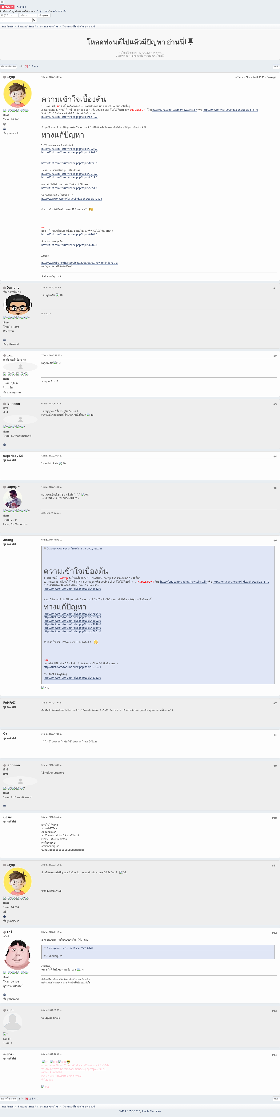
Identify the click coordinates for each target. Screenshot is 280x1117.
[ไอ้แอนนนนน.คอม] (4, 444)
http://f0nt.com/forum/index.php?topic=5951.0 (69, 188)
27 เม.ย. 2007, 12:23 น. (51, 355)
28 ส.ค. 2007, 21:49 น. (51, 931)
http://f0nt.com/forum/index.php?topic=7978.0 (69, 173)
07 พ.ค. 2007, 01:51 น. (51, 403)
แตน (10, 355)
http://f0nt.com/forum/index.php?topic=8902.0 (69, 152)
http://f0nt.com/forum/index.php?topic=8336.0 (69, 163)
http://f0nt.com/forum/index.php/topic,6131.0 (230, 109)
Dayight (13, 287)
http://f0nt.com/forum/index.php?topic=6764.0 (69, 234)
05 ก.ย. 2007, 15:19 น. (51, 1010)
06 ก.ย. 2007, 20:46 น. (51, 1054)
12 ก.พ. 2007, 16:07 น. (51, 76)
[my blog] (4, 340)
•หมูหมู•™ (13, 487)
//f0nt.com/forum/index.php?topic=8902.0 (81, 1069)
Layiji (11, 77)
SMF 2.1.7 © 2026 (129, 1111)
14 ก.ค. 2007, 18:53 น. (51, 702)
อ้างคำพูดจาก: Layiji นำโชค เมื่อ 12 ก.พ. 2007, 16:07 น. (74, 548)
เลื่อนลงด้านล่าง (8, 66)
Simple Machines (151, 1111)
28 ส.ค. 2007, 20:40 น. (51, 817)
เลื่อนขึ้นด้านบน (8, 1098)
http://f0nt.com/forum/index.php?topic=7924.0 (69, 149)
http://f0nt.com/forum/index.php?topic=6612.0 (69, 117)
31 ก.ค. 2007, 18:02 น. (51, 765)
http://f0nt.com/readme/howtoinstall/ (174, 109)
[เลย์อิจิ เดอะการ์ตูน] (4, 129)
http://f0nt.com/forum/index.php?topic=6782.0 (69, 245)
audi (10, 1010)
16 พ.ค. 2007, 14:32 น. (51, 486)
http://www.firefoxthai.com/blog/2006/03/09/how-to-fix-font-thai (79, 262)
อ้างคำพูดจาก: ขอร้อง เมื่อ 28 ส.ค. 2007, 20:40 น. (71, 948)
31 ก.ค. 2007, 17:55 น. (51, 733)
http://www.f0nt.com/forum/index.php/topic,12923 (71, 198)
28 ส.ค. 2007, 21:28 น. (51, 864)
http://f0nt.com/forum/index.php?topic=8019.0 (69, 177)
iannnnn (13, 403)
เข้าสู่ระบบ (41, 11)
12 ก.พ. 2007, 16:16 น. (51, 287)
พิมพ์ (276, 66)
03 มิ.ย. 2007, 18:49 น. (51, 539)
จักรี (9, 932)
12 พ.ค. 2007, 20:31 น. (51, 455)
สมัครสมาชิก (59, 11)
